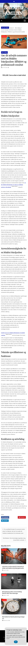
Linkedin (5, 520)
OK (16, 642)
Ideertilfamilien (14, 10)
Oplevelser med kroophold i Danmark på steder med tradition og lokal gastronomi (13, 567)
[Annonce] (13, 563)
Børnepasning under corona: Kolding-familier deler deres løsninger (12, 592)
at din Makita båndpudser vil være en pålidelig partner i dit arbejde (13, 185)
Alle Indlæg (4, 52)
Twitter (14, 517)
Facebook (5, 517)
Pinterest (22, 517)
